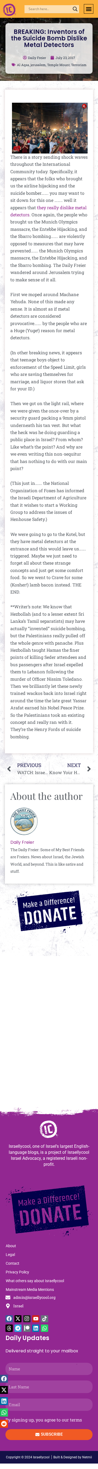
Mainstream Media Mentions (30, 1289)
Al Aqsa (23, 65)
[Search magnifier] (75, 9)
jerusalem (38, 65)
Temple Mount (58, 65)
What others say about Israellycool (35, 1281)
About (11, 1246)
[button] (88, 9)
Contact (12, 1263)
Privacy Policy (17, 1272)
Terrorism (79, 65)
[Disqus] (49, 1034)
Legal (10, 1254)
